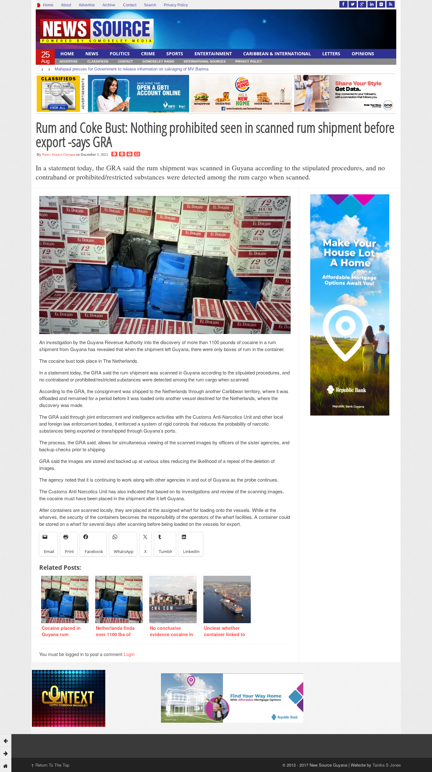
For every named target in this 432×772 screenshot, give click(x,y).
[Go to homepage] (5, 765)
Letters (331, 54)
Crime (148, 54)
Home (47, 5)
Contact (129, 5)
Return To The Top (50, 765)
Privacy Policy (176, 5)
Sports (174, 54)
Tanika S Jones (387, 765)
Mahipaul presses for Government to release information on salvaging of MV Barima (131, 69)
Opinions (363, 54)
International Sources (205, 61)
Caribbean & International (277, 54)
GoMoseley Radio (158, 61)
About (66, 5)
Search (150, 5)
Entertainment (213, 54)
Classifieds (97, 61)
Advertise (87, 5)
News (91, 54)
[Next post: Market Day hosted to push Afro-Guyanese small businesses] (5, 753)
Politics (120, 54)
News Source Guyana (58, 154)
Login (129, 654)
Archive (108, 5)
